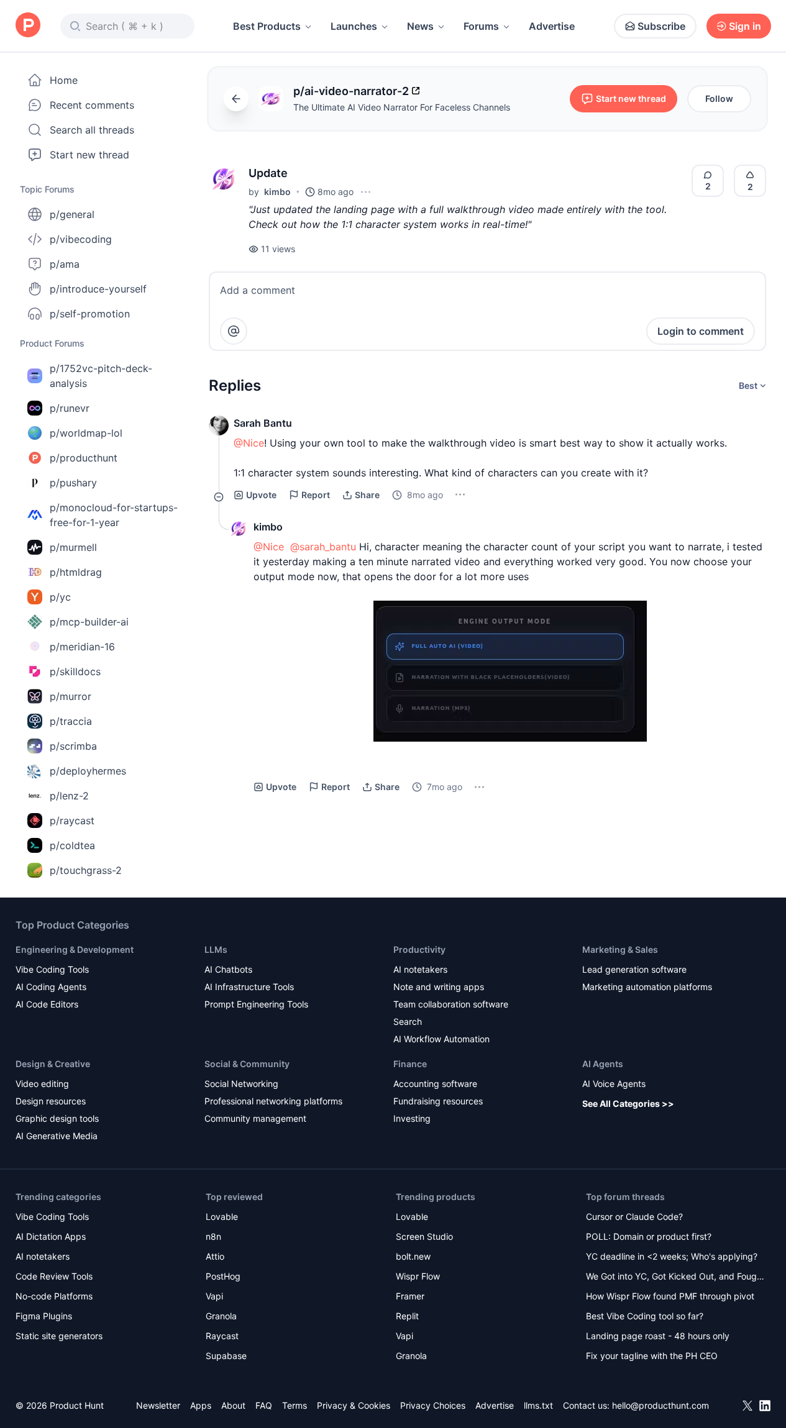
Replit (407, 1316)
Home (64, 80)
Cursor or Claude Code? (634, 1216)
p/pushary (73, 482)
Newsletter (158, 1405)
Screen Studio (424, 1236)
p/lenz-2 (69, 795)
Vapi (214, 1296)
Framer (410, 1296)
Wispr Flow (418, 1276)
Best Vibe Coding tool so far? (644, 1316)
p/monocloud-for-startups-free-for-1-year (114, 515)
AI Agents (602, 1063)
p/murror (70, 696)
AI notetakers (420, 969)
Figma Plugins (44, 1316)
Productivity (419, 949)
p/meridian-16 (82, 646)
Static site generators (59, 1335)
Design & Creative (53, 1063)
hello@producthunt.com (660, 1405)
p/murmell (73, 547)
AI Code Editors (47, 1004)
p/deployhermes (88, 771)
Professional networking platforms (273, 1101)
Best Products (267, 26)
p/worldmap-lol (86, 433)
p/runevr (69, 408)
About (233, 1405)
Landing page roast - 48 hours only (657, 1335)
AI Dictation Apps (51, 1236)
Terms (294, 1405)
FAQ (263, 1405)
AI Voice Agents (614, 1083)
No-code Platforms (54, 1296)
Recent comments (92, 105)
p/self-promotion (90, 313)
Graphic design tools (57, 1118)
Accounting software (435, 1083)
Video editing (42, 1083)
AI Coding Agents (51, 986)
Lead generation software (634, 969)
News (420, 26)
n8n (213, 1236)
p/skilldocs (75, 671)
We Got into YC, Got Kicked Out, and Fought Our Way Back (675, 1277)
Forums (481, 26)
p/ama (65, 264)
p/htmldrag (76, 572)
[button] (224, 179)
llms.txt (538, 1405)
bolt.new (413, 1256)
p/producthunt (83, 458)
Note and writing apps (438, 986)
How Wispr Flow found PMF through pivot (670, 1296)
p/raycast (72, 820)
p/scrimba (73, 746)
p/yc (60, 597)
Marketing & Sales (620, 949)
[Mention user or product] (233, 331)
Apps (200, 1405)
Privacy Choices (432, 1405)
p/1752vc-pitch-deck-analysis (101, 375)
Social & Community (247, 1063)
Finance (410, 1063)
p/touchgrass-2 (86, 870)
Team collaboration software (450, 1004)
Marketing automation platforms (647, 986)
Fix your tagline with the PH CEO (652, 1355)
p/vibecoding (81, 239)
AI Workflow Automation (441, 1039)
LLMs (215, 949)
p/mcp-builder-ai (89, 622)
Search (407, 1021)
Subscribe (661, 26)
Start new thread (89, 154)
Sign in (745, 26)
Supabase (226, 1355)
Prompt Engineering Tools (256, 1004)
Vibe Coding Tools (52, 969)
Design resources (51, 1101)
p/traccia (71, 721)
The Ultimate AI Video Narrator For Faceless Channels (401, 107)
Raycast (222, 1335)
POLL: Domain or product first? (648, 1236)
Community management (255, 1118)
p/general (72, 214)
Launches (354, 26)
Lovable (222, 1216)
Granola (221, 1316)
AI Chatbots (228, 969)
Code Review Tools (54, 1276)
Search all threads (92, 130)
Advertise (552, 26)
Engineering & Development (75, 949)
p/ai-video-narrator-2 (351, 91)
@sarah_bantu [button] (323, 546)
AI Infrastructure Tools (249, 986)
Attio (215, 1256)
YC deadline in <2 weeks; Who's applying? (671, 1256)
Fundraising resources (438, 1101)
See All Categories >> (628, 1103)
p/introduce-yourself (98, 289)
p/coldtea (72, 845)
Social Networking (241, 1083)
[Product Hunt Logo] (28, 25)
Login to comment (700, 331)
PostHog (223, 1276)
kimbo (277, 191)
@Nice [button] (249, 443)
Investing (412, 1118)
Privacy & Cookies (353, 1405)
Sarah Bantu (263, 423)
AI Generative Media (57, 1135)
